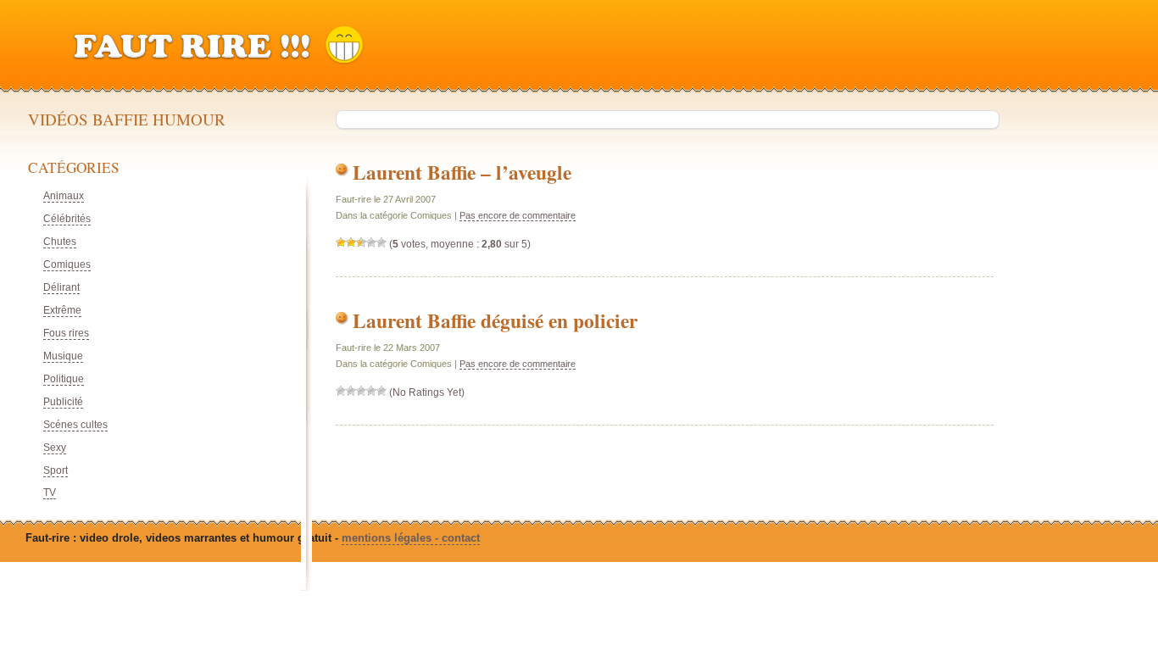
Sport (55, 470)
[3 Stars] (361, 242)
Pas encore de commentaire (517, 215)
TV (49, 492)
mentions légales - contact (411, 537)
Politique (63, 379)
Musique (63, 356)
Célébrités (67, 219)
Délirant (61, 287)
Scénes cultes (75, 425)
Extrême (62, 310)
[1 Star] (341, 242)
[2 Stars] (351, 242)
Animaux (63, 196)
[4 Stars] (371, 242)
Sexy (54, 447)
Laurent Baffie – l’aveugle (462, 172)
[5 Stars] (381, 242)
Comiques (67, 264)
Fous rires (66, 333)
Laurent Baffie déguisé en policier (495, 320)
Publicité (63, 402)
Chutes (59, 242)
